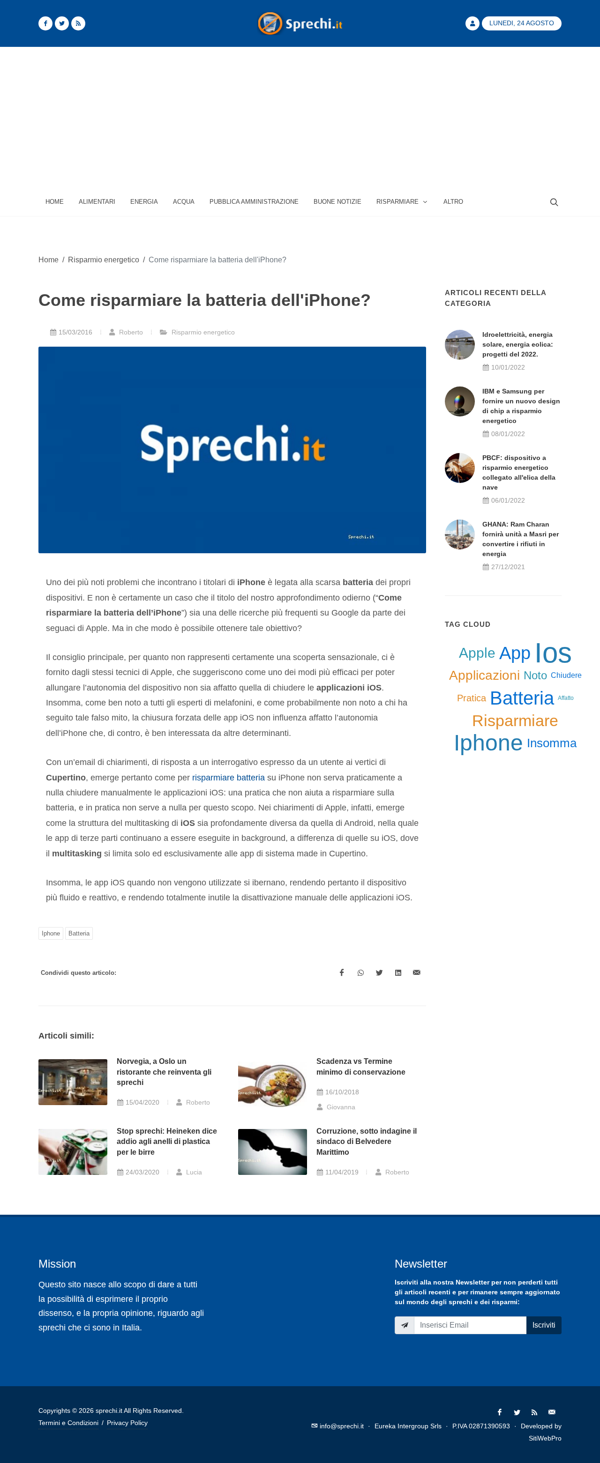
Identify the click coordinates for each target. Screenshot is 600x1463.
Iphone (51, 933)
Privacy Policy (127, 1422)
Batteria (79, 933)
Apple (477, 653)
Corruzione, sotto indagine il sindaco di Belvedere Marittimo (366, 1141)
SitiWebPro (545, 1438)
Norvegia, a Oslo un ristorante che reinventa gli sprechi (164, 1071)
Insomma (552, 743)
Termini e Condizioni (68, 1422)
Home (48, 259)
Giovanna (340, 1107)
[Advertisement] (300, 117)
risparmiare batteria (228, 777)
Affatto (566, 698)
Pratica (471, 698)
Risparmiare (515, 720)
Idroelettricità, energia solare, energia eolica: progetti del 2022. (517, 344)
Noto (535, 675)
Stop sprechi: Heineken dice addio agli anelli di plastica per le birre (167, 1141)
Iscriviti (543, 1325)
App (515, 653)
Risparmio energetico (103, 259)
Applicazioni (484, 675)
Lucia (193, 1172)
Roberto (130, 332)
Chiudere (566, 675)
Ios (553, 653)
